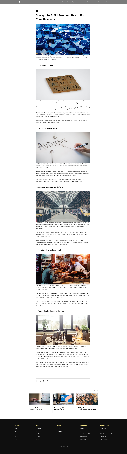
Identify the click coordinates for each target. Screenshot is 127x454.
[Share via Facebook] (36, 381)
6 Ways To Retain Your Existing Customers (37, 408)
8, (100, 431)
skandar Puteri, (83, 436)
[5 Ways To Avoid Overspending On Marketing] (87, 399)
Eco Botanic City (84, 428)
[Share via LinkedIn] (44, 381)
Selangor (106, 439)
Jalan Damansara (104, 433)
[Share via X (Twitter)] (40, 381)
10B (81, 431)
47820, (102, 439)
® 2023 (58, 446)
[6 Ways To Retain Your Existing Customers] (39, 399)
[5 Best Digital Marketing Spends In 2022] (63, 399)
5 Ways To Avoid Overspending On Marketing (87, 408)
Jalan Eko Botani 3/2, (85, 433)
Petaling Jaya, (103, 436)
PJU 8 (110, 433)
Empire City (103, 428)
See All (96, 390)
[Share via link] (47, 381)
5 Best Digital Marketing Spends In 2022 (62, 408)
